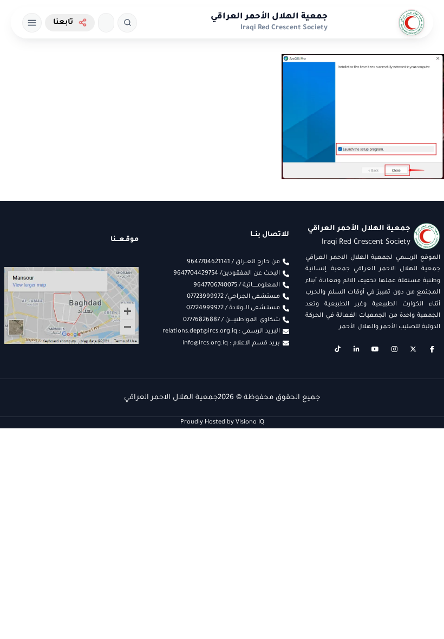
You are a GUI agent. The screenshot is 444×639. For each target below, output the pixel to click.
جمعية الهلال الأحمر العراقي (269, 17)
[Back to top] (29, 609)
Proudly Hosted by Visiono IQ (222, 422)
